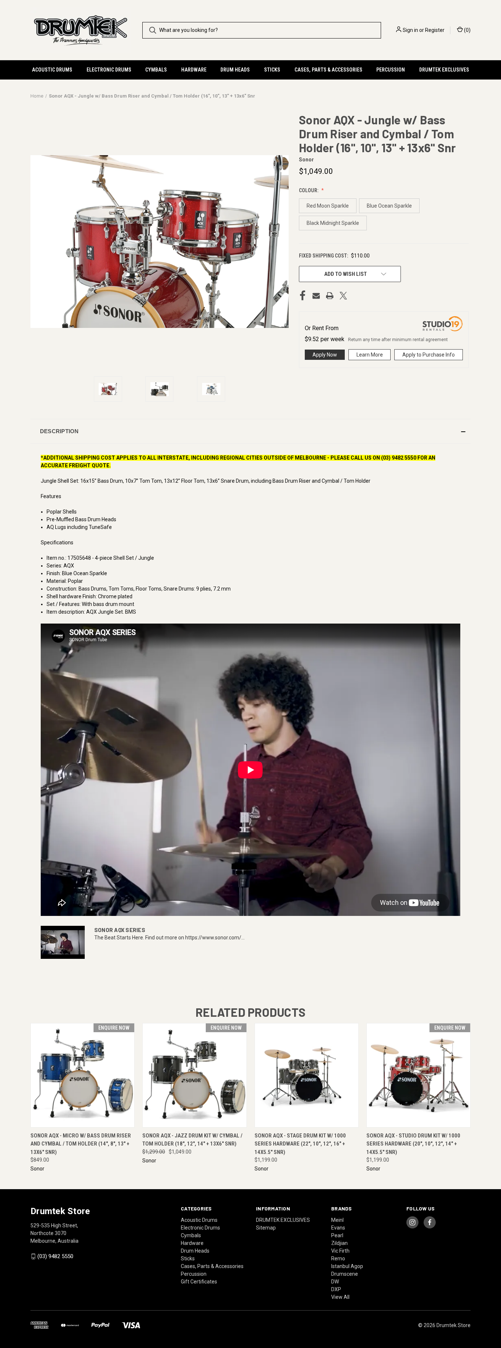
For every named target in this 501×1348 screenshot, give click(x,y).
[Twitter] (343, 296)
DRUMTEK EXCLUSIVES (444, 70)
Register (435, 30)
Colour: (309, 190)
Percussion (390, 70)
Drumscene (344, 1274)
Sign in (410, 30)
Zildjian (339, 1243)
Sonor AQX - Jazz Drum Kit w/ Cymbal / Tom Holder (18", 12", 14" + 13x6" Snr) (192, 1139)
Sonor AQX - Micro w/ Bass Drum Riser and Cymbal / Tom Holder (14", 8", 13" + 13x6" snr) (80, 1143)
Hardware (193, 70)
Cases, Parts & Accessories (328, 70)
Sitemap (266, 1228)
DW (335, 1282)
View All (340, 1297)
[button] (250, 431)
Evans (338, 1228)
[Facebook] (302, 296)
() (467, 30)
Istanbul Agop (347, 1266)
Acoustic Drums (52, 70)
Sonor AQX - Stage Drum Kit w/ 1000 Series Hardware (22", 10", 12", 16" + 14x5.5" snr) (300, 1143)
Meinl (337, 1220)
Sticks (272, 70)
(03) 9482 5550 (55, 1256)
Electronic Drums (109, 70)
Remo (338, 1258)
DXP (336, 1289)
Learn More (369, 355)
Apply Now (324, 355)
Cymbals (156, 70)
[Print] (329, 296)
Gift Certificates (199, 1282)
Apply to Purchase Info (428, 355)
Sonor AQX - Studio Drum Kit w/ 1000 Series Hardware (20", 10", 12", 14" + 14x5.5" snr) (413, 1143)
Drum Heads (235, 70)
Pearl (337, 1235)
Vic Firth (340, 1251)
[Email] (316, 296)
